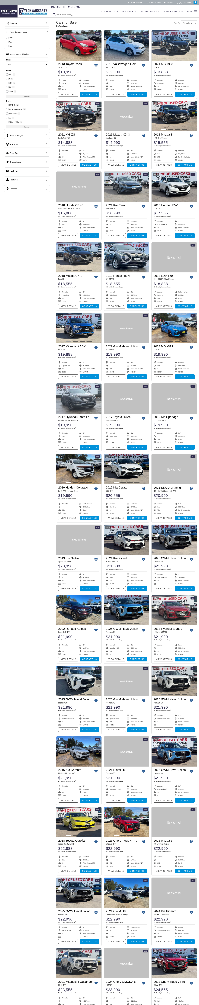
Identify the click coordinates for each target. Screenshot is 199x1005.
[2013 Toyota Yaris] (78, 45)
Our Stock (127, 11)
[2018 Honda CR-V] (78, 187)
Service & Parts (171, 11)
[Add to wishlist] (96, 65)
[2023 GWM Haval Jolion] (126, 328)
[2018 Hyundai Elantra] (174, 610)
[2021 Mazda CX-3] (126, 116)
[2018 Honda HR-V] (174, 187)
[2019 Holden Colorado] (78, 469)
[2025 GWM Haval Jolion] (174, 540)
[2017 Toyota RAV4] (126, 398)
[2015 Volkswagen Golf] (126, 45)
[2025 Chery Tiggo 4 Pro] (126, 822)
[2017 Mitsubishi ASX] (78, 328)
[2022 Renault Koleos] (78, 610)
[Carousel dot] (68, 129)
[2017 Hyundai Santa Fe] (78, 398)
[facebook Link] (195, 2)
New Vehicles (108, 11)
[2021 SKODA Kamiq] (174, 469)
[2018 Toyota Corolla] (78, 822)
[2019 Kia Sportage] (174, 398)
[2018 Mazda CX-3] (78, 257)
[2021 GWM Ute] (126, 893)
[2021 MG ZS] (78, 116)
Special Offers (148, 11)
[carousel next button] (98, 45)
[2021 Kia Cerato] (126, 187)
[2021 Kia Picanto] (126, 540)
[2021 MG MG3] (174, 45)
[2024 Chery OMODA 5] (126, 963)
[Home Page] (24, 11)
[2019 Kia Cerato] (126, 469)
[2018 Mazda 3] (174, 116)
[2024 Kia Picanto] (174, 893)
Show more (27, 96)
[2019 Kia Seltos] (78, 540)
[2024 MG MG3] (174, 328)
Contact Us (89, 94)
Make (8, 60)
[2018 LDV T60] (174, 257)
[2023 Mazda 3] (174, 822)
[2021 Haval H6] (126, 751)
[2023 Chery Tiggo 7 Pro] (174, 963)
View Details (69, 94)
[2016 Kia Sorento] (78, 751)
